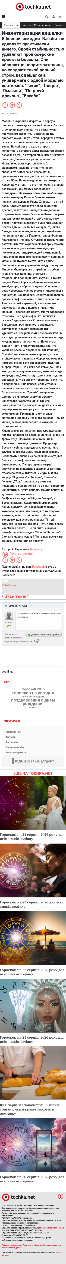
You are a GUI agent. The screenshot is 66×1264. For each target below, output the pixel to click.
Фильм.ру (36, 549)
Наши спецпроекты (15, 752)
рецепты (33, 707)
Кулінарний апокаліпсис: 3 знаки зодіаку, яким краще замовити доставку (29, 1109)
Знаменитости (11, 25)
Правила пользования (12, 1245)
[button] (53, 16)
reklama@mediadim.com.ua (51, 1228)
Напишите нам (13, 731)
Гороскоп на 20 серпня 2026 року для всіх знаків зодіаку (32, 1178)
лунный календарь (33, 697)
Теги (7, 682)
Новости (26, 25)
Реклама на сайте (14, 747)
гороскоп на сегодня (33, 693)
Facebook (38, 566)
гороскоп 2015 (33, 689)
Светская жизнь (42, 25)
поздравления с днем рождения (33, 701)
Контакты (10, 737)
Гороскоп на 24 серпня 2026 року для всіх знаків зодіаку (32, 836)
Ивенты (58, 25)
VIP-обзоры (9, 585)
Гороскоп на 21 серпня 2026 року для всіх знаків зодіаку (32, 1039)
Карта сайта (11, 742)
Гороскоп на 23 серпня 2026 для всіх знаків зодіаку (31, 904)
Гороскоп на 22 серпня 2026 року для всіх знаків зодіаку (32, 971)
